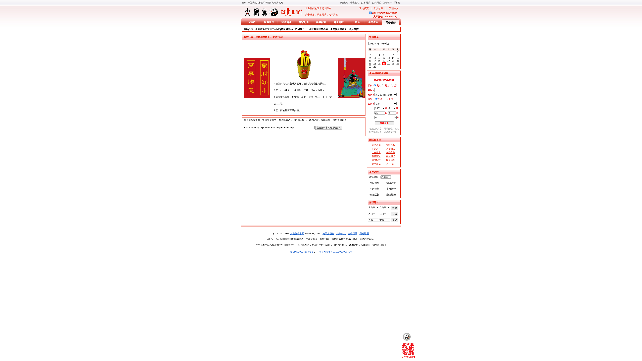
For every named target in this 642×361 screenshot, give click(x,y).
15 (398, 58)
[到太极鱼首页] (407, 337)
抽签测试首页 (263, 37)
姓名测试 (365, 2)
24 (374, 63)
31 (374, 66)
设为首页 (364, 8)
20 (388, 60)
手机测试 (376, 156)
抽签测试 (390, 156)
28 (393, 63)
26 (384, 63)
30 (370, 66)
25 (379, 63)
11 (379, 58)
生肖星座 (373, 22)
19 (384, 60)
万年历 (356, 22)
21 (393, 60)
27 (388, 63)
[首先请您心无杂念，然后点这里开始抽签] (304, 79)
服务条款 (341, 233)
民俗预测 (390, 160)
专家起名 (354, 2)
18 (379, 60)
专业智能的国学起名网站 (317, 8)
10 (374, 58)
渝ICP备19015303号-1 (301, 251)
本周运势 (374, 189)
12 (384, 58)
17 (374, 60)
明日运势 (391, 183)
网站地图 (364, 233)
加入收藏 (378, 8)
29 (398, 63)
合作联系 (352, 233)
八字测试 (390, 149)
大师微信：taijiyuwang (385, 16)
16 (370, 60)
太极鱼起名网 (297, 233)
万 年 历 (390, 164)
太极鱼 (251, 22)
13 (388, 58)
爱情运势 (391, 194)
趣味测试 (339, 22)
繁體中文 (393, 8)
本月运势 (391, 189)
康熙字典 (390, 152)
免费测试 (376, 2)
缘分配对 (376, 160)
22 (398, 60)
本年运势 (374, 194)
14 (393, 58)
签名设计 (387, 2)
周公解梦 (391, 22)
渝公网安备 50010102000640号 (335, 251)
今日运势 (374, 183)
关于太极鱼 (328, 233)
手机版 (397, 2)
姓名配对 (321, 22)
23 (370, 63)
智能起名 (344, 2)
